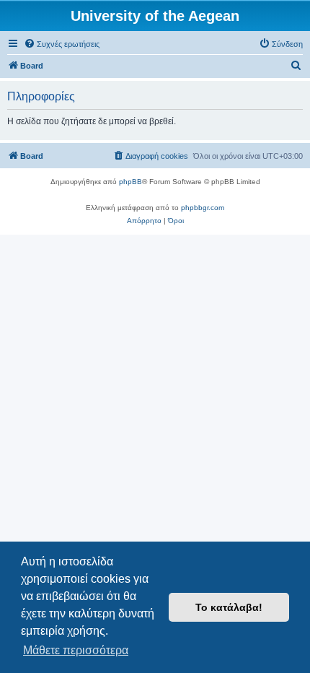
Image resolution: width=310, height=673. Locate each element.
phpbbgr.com (202, 208)
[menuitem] (61, 44)
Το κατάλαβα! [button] (228, 607)
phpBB (130, 182)
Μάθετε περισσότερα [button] (75, 650)
